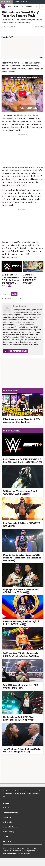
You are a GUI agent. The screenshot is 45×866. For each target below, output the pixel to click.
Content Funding (8, 832)
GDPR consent (8, 841)
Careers (5, 836)
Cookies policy (8, 822)
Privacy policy (7, 817)
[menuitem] (6, 2)
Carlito (14, 294)
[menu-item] (9, 6)
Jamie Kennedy (10, 27)
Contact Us (6, 808)
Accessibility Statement (11, 827)
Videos (16, 2)
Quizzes (24, 2)
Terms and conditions (10, 812)
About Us (6, 803)
